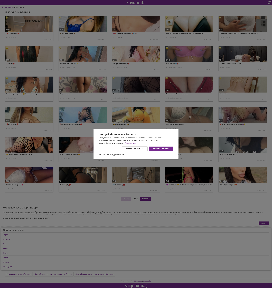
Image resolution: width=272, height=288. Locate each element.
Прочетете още (130, 143)
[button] (111, 154)
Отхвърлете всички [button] (134, 149)
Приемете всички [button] (161, 149)
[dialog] (136, 144)
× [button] (175, 131)
